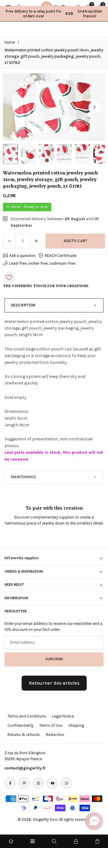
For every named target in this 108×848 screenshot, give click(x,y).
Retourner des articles (54, 683)
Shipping (76, 725)
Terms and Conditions (27, 716)
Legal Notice (63, 716)
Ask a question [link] (22, 255)
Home (9, 42)
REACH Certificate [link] (60, 255)
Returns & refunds (24, 734)
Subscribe (54, 659)
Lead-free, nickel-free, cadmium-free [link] (42, 263)
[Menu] (32, 841)
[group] (54, 107)
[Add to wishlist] (9, 277)
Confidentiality (20, 725)
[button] (94, 107)
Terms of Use (50, 725)
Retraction (55, 734)
